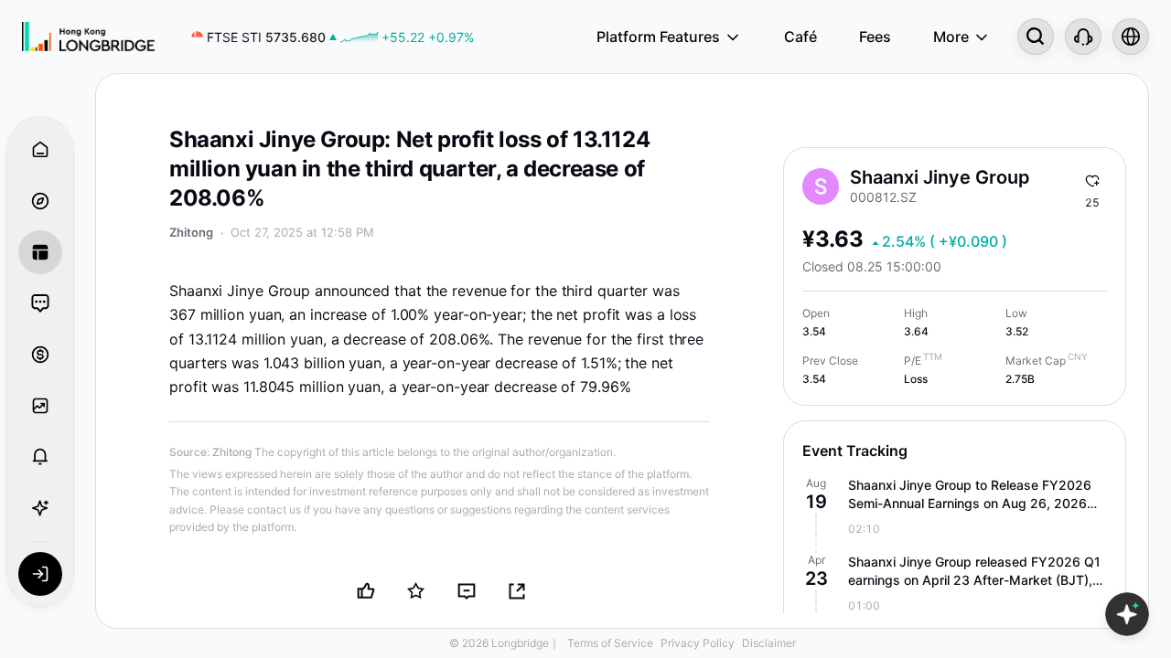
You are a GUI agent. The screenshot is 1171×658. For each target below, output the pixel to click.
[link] (332, 37)
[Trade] (40, 355)
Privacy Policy (698, 643)
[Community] (40, 303)
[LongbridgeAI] (40, 508)
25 (1092, 202)
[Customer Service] (1083, 36)
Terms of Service (610, 643)
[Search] (1035, 36)
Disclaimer (769, 643)
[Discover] (40, 201)
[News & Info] (40, 252)
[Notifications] (40, 457)
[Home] (88, 36)
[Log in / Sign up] (40, 574)
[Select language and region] (1130, 36)
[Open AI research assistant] (1127, 614)
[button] (955, 507)
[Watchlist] (40, 406)
